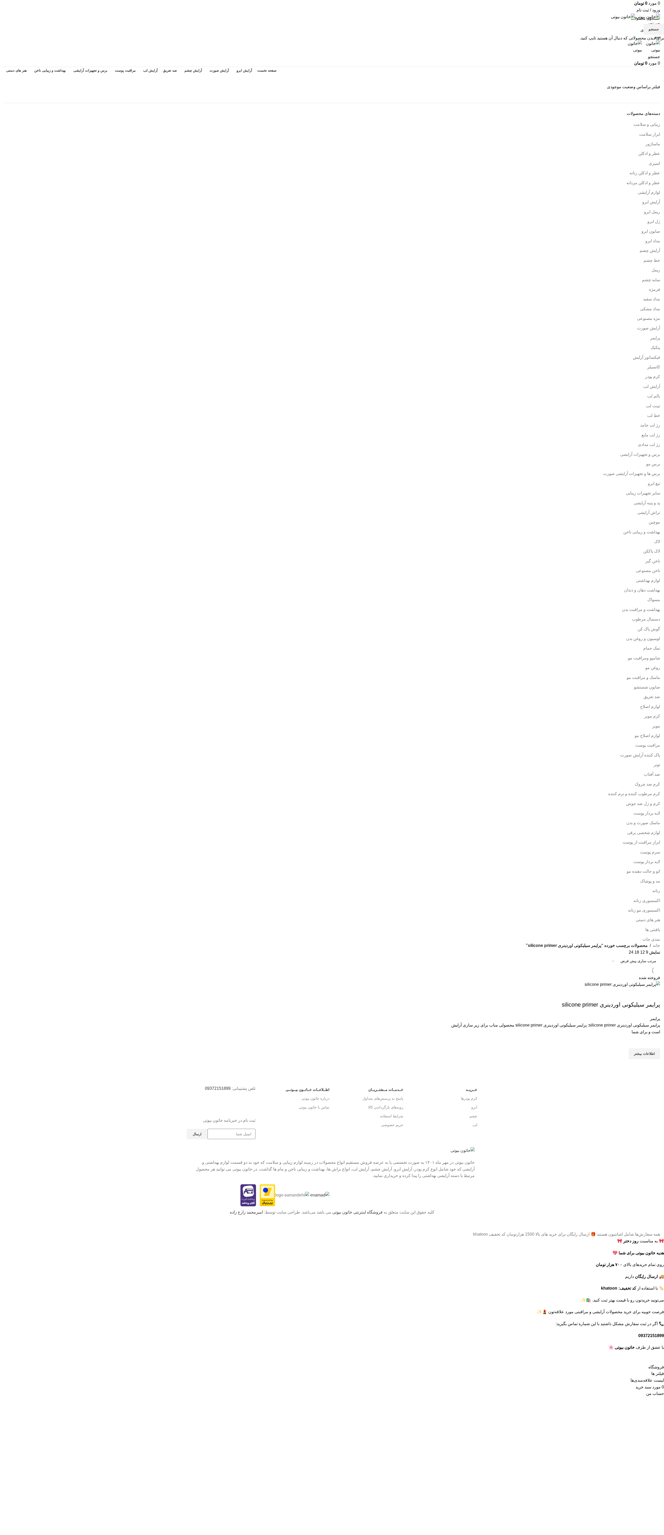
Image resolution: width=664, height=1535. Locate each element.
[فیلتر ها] (657, 1357)
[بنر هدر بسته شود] (657, 1224)
